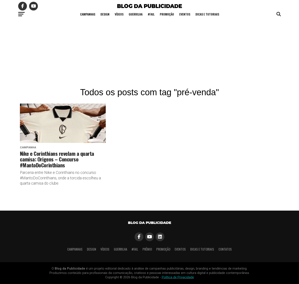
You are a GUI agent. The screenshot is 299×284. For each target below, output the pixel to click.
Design (104, 14)
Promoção (167, 14)
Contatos (225, 249)
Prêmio (147, 249)
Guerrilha (135, 14)
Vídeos (119, 14)
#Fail (151, 14)
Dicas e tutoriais (207, 14)
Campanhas (87, 14)
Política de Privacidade (178, 277)
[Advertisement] (149, 52)
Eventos (184, 14)
